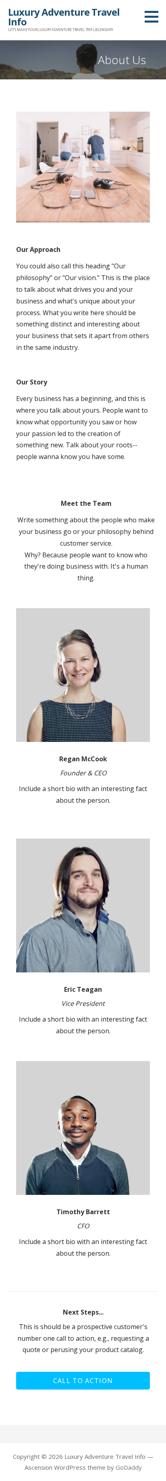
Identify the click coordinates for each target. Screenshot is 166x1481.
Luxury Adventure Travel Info (64, 16)
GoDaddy (129, 1467)
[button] (83, 1381)
